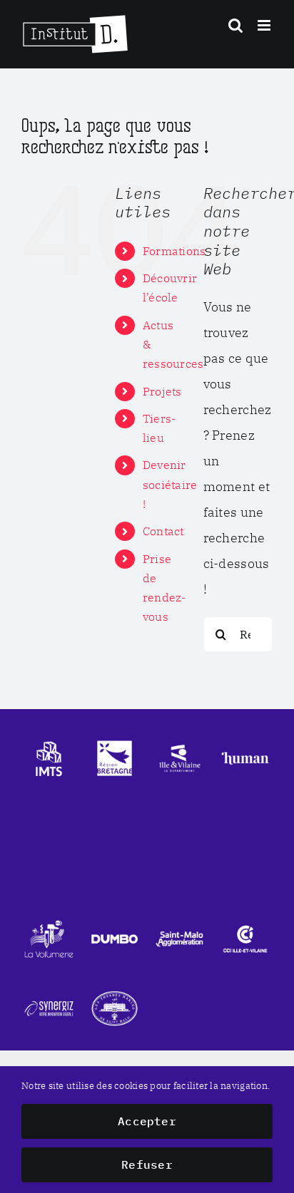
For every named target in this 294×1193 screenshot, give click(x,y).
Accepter (147, 1121)
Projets (162, 391)
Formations (174, 251)
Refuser (147, 1164)
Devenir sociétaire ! (170, 484)
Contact (163, 531)
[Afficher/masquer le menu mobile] (265, 25)
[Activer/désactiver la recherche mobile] (235, 25)
